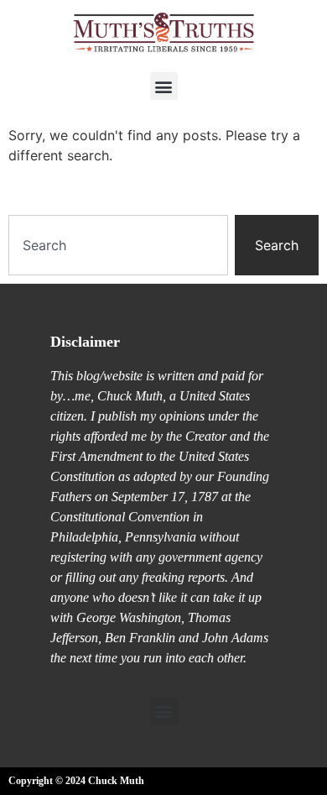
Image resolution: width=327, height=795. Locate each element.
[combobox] (118, 245)
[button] (164, 86)
